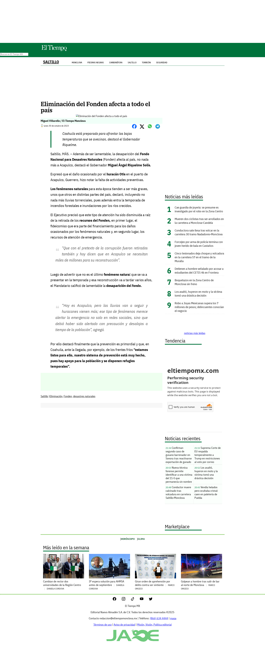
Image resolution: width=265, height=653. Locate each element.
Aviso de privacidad (124, 624)
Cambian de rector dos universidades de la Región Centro (62, 585)
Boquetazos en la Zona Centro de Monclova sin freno (194, 282)
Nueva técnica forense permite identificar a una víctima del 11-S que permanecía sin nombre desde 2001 (179, 475)
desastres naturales (84, 396)
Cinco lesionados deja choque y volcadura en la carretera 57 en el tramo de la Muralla (199, 257)
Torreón (146, 62)
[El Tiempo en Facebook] (117, 599)
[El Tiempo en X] (150, 599)
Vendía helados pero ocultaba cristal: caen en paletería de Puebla (206, 492)
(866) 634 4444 (159, 618)
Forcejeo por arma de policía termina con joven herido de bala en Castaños (199, 244)
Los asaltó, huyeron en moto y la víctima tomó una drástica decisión (198, 293)
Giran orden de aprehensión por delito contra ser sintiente (155, 585)
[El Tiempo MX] (54, 50)
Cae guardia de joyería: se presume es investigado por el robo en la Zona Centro (199, 209)
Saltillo (51, 61)
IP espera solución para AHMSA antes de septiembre (106, 585)
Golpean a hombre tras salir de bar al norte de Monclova (200, 585)
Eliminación (56, 396)
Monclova (77, 62)
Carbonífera (115, 62)
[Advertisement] (132, 21)
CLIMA (141, 538)
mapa (173, 618)
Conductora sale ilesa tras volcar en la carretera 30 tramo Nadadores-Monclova (199, 232)
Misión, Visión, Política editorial (154, 624)
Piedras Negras (95, 62)
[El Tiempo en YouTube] (144, 599)
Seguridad (161, 62)
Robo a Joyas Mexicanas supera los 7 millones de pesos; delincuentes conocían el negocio (199, 307)
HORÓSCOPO (128, 538)
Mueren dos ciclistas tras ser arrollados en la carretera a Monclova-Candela (199, 221)
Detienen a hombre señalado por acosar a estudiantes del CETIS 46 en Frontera (199, 270)
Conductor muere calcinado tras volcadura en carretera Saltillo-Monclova (178, 492)
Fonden (68, 396)
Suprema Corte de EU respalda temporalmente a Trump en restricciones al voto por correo (207, 455)
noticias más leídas (194, 333)
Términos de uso (102, 624)
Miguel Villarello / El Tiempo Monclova (63, 121)
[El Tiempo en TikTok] (135, 599)
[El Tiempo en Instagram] (126, 599)
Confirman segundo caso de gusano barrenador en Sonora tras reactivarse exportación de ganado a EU (179, 455)
